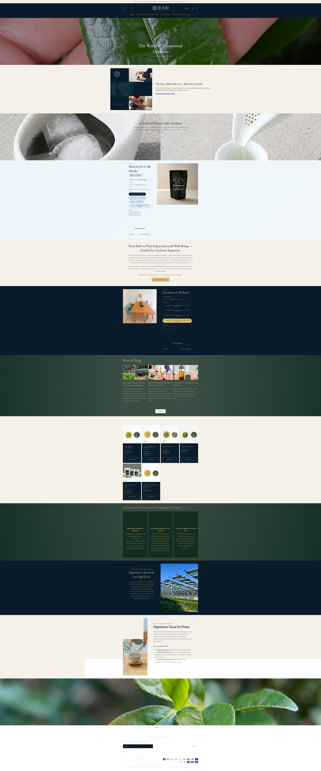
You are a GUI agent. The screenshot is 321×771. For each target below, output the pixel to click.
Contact (161, 736)
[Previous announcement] (123, 1)
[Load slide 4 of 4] (162, 727)
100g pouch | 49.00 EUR (137, 198)
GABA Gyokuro (160, 142)
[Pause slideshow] (170, 727)
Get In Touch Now (161, 667)
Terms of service (161, 767)
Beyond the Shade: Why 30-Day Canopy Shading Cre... (134, 384)
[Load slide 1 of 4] (154, 727)
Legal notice (170, 767)
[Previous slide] (150, 727)
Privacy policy (145, 767)
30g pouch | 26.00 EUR (137, 194)
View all (160, 411)
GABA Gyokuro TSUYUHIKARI (129, 447)
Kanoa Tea (129, 767)
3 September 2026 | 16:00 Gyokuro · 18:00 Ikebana (177, 316)
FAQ (156, 736)
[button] (125, 8)
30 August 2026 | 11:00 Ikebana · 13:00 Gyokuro (177, 311)
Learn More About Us (160, 279)
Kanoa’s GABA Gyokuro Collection (130, 485)
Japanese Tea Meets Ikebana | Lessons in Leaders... (160, 384)
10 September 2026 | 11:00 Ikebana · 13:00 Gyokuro (177, 320)
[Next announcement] (197, 1)
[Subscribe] (151, 746)
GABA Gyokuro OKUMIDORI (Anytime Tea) (151, 485)
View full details (144, 234)
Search (151, 736)
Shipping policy (188, 767)
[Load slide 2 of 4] (157, 727)
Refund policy (153, 767)
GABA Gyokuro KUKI (168, 446)
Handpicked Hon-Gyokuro (160, 137)
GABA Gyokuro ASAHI (187, 446)
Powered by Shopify (136, 767)
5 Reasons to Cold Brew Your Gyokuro (185, 384)
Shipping (138, 184)
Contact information (178, 767)
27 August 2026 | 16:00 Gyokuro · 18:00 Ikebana (177, 306)
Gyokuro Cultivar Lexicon (159, 554)
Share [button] (131, 234)
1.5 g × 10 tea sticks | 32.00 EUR (139, 206)
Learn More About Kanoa (141, 604)
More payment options (140, 228)
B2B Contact (168, 736)
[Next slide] (166, 727)
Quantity (131, 210)
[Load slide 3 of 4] (159, 727)
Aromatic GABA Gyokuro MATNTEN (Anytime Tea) (150, 447)
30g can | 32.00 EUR (136, 201)
